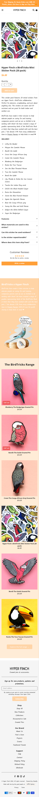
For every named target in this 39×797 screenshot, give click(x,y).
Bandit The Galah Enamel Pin (20, 453)
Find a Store (19, 734)
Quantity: (5, 81)
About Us (19, 731)
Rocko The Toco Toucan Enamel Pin (19, 637)
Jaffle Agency (30, 784)
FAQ (19, 754)
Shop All (20, 708)
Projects (19, 738)
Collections (19, 715)
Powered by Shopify (31, 781)
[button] (33, 10)
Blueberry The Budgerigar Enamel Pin (19, 407)
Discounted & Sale (19, 719)
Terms (23, 787)
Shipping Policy (19, 761)
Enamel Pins (19, 722)
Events (19, 741)
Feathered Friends (19, 745)
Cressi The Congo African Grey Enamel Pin (19, 498)
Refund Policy (19, 764)
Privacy (16, 787)
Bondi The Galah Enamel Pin (19, 591)
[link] (2, 10)
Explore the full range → (19, 647)
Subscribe (19, 699)
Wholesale (19, 767)
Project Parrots (12, 134)
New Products (19, 712)
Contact (19, 757)
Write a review (19, 263)
